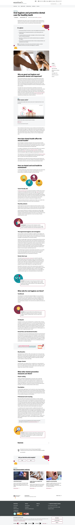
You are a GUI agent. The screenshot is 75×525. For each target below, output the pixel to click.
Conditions (33, 6)
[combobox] (55, 4)
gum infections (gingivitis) (40, 92)
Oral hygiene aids (54, 73)
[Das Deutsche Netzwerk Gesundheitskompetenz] (20, 513)
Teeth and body (54, 68)
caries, (35, 92)
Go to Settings (39, 17)
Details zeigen (44, 523)
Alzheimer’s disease (42, 154)
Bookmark (16, 17)
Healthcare (15, 6)
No (30, 460)
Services (38, 6)
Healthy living (28, 6)
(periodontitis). (39, 93)
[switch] (26, 523)
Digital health (23, 6)
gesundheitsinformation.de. (33, 421)
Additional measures (55, 74)
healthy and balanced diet (22, 190)
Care (19, 6)
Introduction (54, 66)
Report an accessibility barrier (29, 508)
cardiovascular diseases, (34, 149)
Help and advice (27, 505)
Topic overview (16, 505)
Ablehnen (57, 522)
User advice (15, 507)
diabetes (24, 150)
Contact (38, 505)
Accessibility (27, 507)
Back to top (58, 495)
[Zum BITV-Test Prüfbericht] (26, 514)
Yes (22, 460)
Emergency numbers (51, 508)
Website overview (16, 508)
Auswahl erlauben (57, 520)
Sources (53, 76)
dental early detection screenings (27, 258)
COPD (34, 150)
